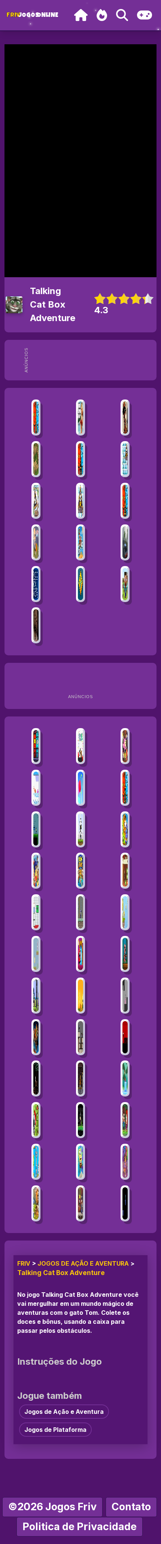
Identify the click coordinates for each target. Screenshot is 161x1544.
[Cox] (36, 912)
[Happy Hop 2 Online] (125, 746)
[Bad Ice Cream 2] (80, 501)
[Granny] (36, 625)
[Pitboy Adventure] (80, 1120)
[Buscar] (122, 15)
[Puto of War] (36, 829)
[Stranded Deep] (125, 1120)
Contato (131, 1506)
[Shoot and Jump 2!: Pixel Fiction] (125, 1203)
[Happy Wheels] (36, 542)
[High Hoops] (80, 788)
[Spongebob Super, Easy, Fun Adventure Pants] (80, 1162)
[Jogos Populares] (102, 15)
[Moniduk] (125, 871)
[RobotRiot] (36, 1037)
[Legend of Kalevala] (80, 912)
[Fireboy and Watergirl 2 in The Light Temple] (125, 501)
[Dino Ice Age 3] (36, 1203)
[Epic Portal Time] (125, 995)
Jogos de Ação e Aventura (83, 1263)
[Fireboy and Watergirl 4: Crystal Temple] (80, 459)
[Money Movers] (80, 871)
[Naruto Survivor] (80, 1203)
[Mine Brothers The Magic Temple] (36, 746)
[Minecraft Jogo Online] (36, 459)
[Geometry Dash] (80, 584)
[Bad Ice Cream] (125, 459)
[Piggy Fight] (125, 954)
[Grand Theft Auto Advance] (80, 417)
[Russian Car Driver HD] (125, 542)
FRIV (23, 1263)
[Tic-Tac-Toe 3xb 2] (36, 584)
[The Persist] (36, 1078)
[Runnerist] (125, 1037)
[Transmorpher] (125, 829)
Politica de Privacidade (79, 1526)
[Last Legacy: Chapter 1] (36, 995)
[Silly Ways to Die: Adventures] (80, 954)
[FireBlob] (36, 788)
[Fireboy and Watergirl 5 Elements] (125, 788)
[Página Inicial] (81, 15)
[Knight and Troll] (36, 1120)
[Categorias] (144, 15)
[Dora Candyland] (125, 1162)
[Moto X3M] (80, 542)
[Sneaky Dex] (36, 1162)
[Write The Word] (36, 954)
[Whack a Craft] (125, 584)
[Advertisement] (93, 360)
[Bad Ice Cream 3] (36, 501)
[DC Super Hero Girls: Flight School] (36, 871)
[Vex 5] (80, 746)
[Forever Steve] (125, 912)
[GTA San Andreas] (125, 417)
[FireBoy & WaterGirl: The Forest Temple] (36, 417)
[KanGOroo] (80, 995)
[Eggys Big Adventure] (80, 829)
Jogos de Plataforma (55, 1429)
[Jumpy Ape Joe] (125, 1078)
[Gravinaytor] (80, 1078)
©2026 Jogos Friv (52, 1506)
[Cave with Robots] (80, 1037)
